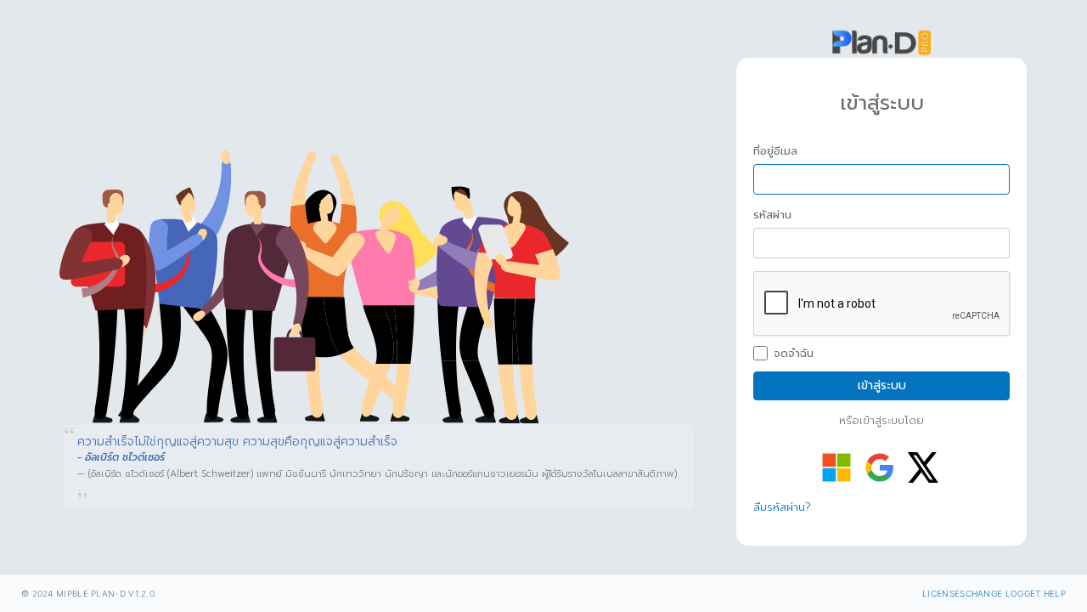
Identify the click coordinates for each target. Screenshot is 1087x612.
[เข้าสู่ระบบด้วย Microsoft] (836, 467)
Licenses (943, 593)
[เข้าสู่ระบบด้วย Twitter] (923, 467)
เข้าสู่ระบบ (882, 385)
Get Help (1045, 593)
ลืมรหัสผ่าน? (782, 507)
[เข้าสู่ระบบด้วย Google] (879, 467)
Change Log (995, 593)
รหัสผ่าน (772, 215)
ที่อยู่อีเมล (775, 151)
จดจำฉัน (794, 353)
